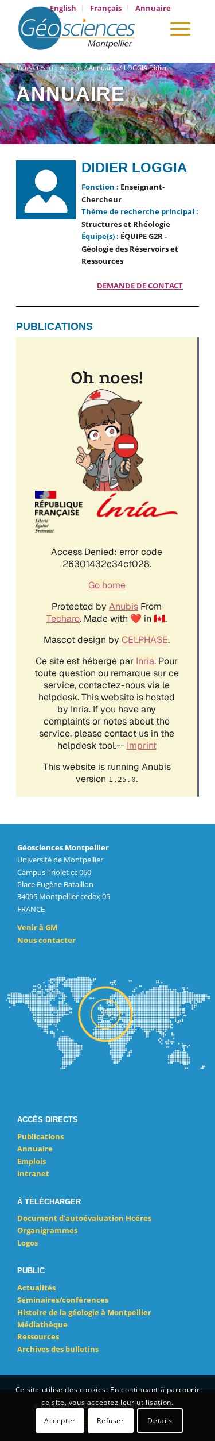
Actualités (36, 1287)
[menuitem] (63, 8)
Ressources (38, 1336)
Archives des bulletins (58, 1349)
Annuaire (35, 1148)
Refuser (110, 1420)
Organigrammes (47, 1230)
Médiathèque (42, 1324)
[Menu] (180, 28)
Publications (40, 1136)
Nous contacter (46, 940)
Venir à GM (37, 927)
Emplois (31, 1161)
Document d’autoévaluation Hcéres (84, 1218)
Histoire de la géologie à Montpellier (84, 1312)
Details (159, 1420)
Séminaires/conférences (62, 1299)
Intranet (33, 1173)
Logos (27, 1243)
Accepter (60, 1420)
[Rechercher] (148, 28)
